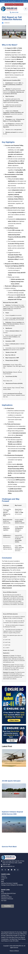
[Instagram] (2, 869)
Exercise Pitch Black (9, 846)
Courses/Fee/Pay (9, 4)
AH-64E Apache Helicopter (11, 781)
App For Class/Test (18, 4)
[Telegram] (11, 869)
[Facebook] (14, 869)
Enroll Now (7, 906)
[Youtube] (8, 869)
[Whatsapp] (17, 869)
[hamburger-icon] (25, 9)
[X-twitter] (5, 869)
